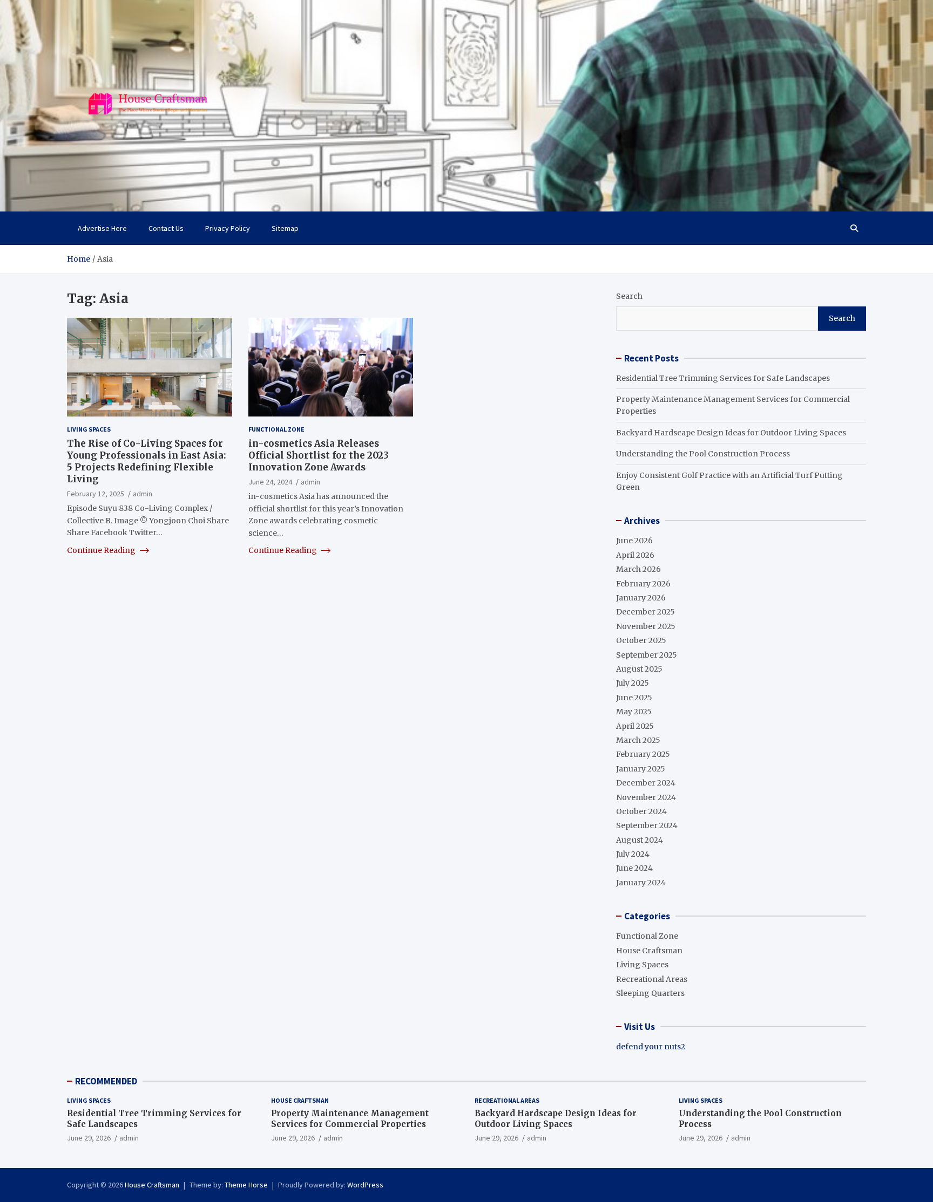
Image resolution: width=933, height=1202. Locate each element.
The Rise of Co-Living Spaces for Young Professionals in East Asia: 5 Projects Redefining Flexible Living (146, 460)
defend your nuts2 (650, 1046)
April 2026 (635, 555)
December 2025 (645, 612)
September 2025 (646, 655)
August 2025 (639, 669)
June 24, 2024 (270, 482)
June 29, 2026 (89, 1138)
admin (142, 493)
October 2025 (641, 640)
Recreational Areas (651, 979)
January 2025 (640, 769)
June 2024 (634, 868)
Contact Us (166, 228)
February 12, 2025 (95, 493)
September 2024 (647, 825)
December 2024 (645, 783)
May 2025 (634, 711)
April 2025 (635, 726)
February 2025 (643, 754)
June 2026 (634, 540)
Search (629, 296)
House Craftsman (649, 950)
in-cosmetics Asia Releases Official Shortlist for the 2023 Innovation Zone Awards (318, 455)
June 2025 (634, 697)
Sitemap (285, 228)
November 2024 (646, 797)
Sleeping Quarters (650, 993)
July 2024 (633, 854)
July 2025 (632, 683)
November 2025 (645, 626)
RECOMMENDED (106, 1081)
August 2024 (639, 840)
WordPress (365, 1185)
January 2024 (641, 882)
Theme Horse (246, 1185)
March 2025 (638, 740)
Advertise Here (102, 228)
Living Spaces (89, 429)
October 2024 (641, 811)
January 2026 (641, 598)
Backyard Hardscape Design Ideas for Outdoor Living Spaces (731, 433)
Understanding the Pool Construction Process (703, 454)
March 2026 (638, 569)
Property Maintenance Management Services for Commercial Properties (350, 1118)
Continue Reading (102, 550)
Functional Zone (276, 429)
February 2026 (643, 584)
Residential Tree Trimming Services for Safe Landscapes (723, 378)
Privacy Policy (227, 228)
